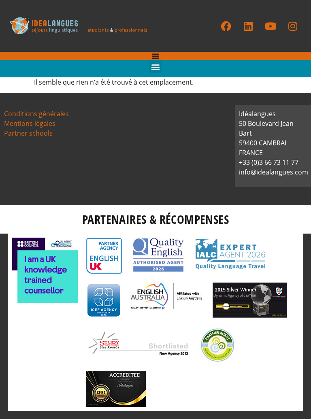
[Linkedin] (248, 26)
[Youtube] (270, 26)
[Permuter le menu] (155, 56)
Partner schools (28, 133)
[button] (155, 66)
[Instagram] (293, 26)
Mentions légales (29, 123)
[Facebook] (226, 26)
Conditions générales (36, 113)
